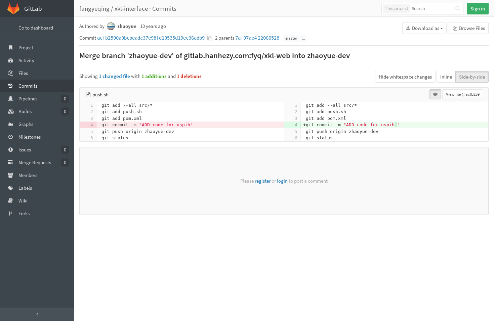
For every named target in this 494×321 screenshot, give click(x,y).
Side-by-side (472, 77)
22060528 (268, 38)
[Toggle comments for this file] (435, 94)
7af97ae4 (246, 38)
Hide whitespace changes (405, 77)
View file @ (463, 94)
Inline (446, 77)
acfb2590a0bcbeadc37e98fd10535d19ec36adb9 (151, 38)
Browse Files (471, 28)
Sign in (477, 8)
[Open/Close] (37, 314)
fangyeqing (94, 8)
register (263, 181)
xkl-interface (131, 8)
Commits (164, 8)
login (282, 181)
